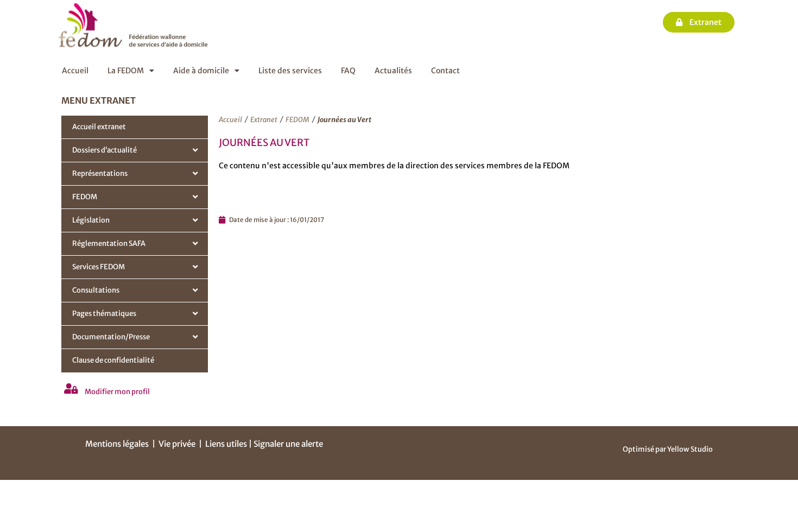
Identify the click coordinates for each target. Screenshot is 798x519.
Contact (445, 70)
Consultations (95, 290)
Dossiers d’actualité (104, 150)
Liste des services (290, 70)
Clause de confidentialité (113, 360)
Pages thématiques (104, 313)
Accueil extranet (99, 126)
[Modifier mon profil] (71, 388)
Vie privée (177, 444)
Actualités (393, 70)
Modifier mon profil (117, 391)
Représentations (100, 173)
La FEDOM (125, 70)
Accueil (75, 70)
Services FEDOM (98, 266)
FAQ (348, 70)
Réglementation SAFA (108, 243)
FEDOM (84, 196)
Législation (91, 220)
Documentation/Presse (111, 336)
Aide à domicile (201, 70)
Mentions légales (117, 444)
